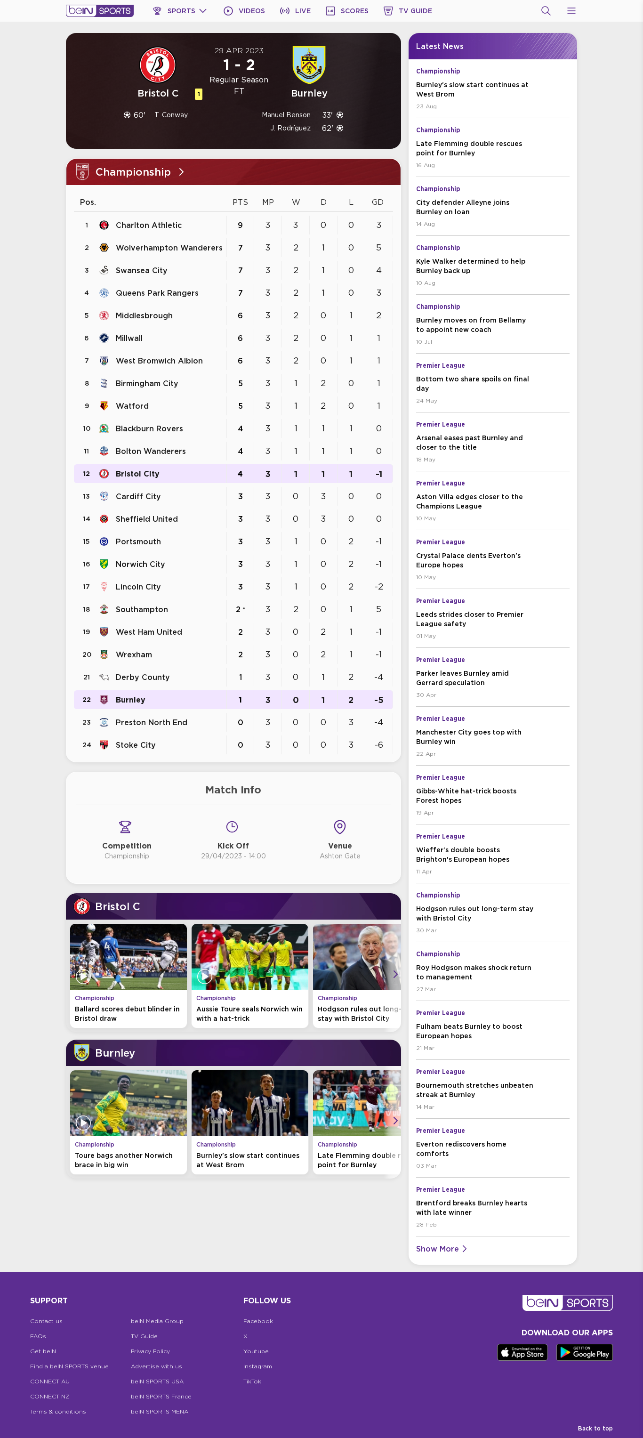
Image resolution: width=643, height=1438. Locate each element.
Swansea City (142, 270)
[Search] (546, 10)
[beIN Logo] (100, 10)
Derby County (143, 677)
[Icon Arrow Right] (395, 974)
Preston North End (151, 722)
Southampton (142, 609)
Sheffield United (147, 519)
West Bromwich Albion (159, 360)
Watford (132, 406)
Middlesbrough (144, 315)
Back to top (595, 1428)
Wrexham (134, 654)
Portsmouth (138, 541)
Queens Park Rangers (157, 293)
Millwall (129, 338)
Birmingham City (147, 383)
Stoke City (136, 745)
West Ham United (149, 632)
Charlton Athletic (149, 225)
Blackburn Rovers (149, 428)
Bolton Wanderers (151, 451)
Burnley (130, 699)
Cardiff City (138, 496)
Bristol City (138, 473)
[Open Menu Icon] (571, 10)
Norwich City (140, 564)
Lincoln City (138, 586)
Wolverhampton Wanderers (169, 247)
